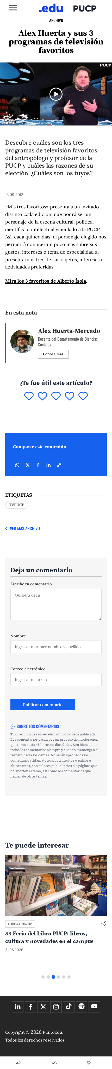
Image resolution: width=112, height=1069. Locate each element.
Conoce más (53, 354)
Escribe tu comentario (31, 583)
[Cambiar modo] (89, 1063)
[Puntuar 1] (29, 396)
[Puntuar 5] (83, 396)
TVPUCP (16, 504)
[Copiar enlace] (59, 465)
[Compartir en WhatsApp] (17, 465)
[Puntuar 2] (42, 396)
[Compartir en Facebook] (38, 465)
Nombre (18, 635)
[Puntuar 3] (56, 396)
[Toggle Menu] (13, 7)
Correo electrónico (28, 668)
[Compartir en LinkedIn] (48, 465)
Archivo (56, 20)
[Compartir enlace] (104, 924)
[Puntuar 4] (69, 396)
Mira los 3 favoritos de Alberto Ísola (45, 281)
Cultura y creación (20, 924)
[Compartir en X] (27, 465)
